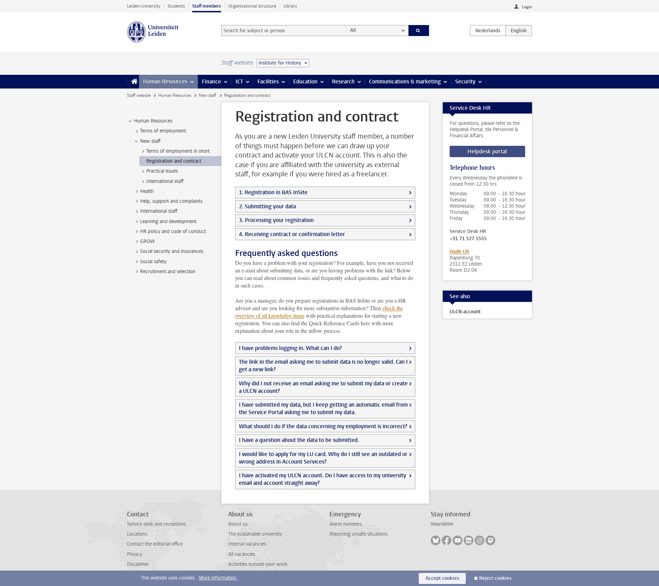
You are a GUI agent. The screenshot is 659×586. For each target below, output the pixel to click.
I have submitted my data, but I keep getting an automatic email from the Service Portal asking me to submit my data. (323, 408)
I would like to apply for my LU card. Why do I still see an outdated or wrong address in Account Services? (323, 457)
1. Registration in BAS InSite (273, 192)
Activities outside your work (257, 564)
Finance (211, 81)
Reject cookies (495, 578)
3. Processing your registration (276, 220)
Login (527, 7)
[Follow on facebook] (446, 540)
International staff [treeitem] (165, 181)
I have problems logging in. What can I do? (290, 348)
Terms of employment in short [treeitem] (178, 151)
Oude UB (459, 251)
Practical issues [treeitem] (162, 171)
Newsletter (442, 524)
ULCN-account (465, 311)
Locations (137, 534)
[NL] (488, 30)
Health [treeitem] (147, 191)
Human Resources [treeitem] (153, 121)
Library (290, 6)
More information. (218, 578)
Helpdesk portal (487, 151)
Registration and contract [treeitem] (173, 161)
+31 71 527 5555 (468, 239)
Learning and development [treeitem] (168, 221)
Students (176, 6)
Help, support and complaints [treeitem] (171, 201)
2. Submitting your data (267, 206)
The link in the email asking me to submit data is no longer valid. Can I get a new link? (323, 365)
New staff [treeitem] (150, 141)
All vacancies (241, 554)
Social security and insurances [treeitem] (171, 251)
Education (305, 81)
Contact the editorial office (155, 544)
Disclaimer (138, 564)
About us (237, 524)
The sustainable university (255, 534)
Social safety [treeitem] (153, 261)
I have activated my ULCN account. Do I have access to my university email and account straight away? (322, 479)
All (353, 30)
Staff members (206, 6)
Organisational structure (252, 6)
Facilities (268, 81)
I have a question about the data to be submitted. (299, 440)
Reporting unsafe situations (359, 534)
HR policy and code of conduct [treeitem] (173, 231)
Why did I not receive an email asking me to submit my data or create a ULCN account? (323, 387)
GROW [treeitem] (147, 241)
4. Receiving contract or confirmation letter (292, 234)
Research (343, 81)
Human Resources (165, 81)
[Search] (418, 30)
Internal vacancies (247, 544)
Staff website (139, 95)
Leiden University (143, 6)
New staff (207, 95)
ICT (239, 81)
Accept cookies (442, 578)
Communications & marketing (405, 81)
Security (465, 81)
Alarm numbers (346, 524)
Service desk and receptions (156, 524)
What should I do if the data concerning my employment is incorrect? (323, 426)
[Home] (133, 82)
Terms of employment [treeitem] (163, 131)
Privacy (134, 554)
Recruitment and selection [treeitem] (167, 271)
